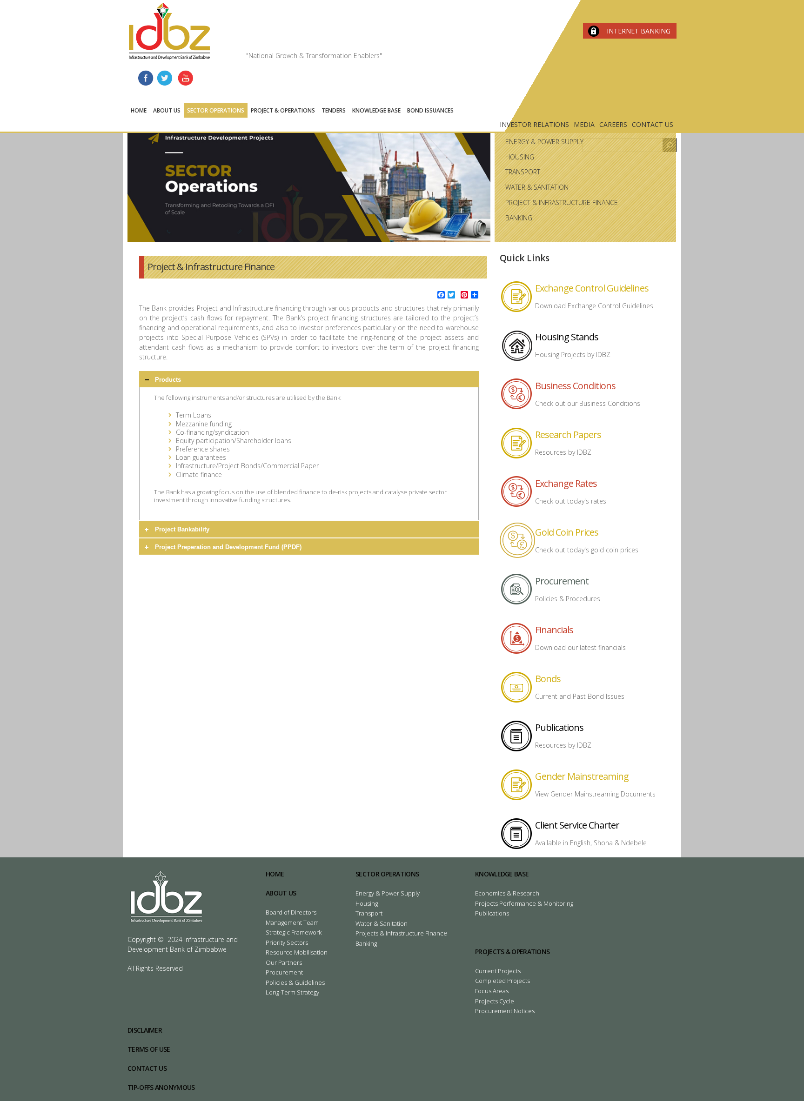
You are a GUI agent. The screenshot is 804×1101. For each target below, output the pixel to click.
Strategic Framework (294, 932)
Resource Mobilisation (297, 952)
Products (168, 379)
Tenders (334, 110)
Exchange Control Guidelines (592, 288)
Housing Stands (566, 337)
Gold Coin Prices (566, 532)
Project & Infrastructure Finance (561, 202)
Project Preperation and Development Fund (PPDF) (228, 547)
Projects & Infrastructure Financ (399, 933)
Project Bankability (182, 529)
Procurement (562, 581)
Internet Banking (638, 31)
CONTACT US (652, 124)
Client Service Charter (577, 825)
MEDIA (584, 124)
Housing (519, 157)
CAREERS (613, 124)
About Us (167, 110)
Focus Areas (492, 991)
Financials (554, 629)
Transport (522, 171)
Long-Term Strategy (292, 992)
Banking (518, 217)
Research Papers (568, 434)
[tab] (309, 379)
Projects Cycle (494, 1001)
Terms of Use (148, 1049)
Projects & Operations (512, 951)
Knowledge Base (376, 110)
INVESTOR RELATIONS (534, 124)
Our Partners (284, 962)
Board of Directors (291, 912)
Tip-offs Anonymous (160, 1087)
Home (139, 110)
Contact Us (147, 1068)
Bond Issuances (430, 110)
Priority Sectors (287, 942)
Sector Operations (215, 110)
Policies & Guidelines (295, 982)
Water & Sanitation (537, 187)
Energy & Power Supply (544, 141)
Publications (559, 727)
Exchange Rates (566, 483)
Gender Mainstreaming (582, 776)
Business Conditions (575, 385)
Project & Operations (283, 110)
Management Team (292, 922)
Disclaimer (144, 1030)
